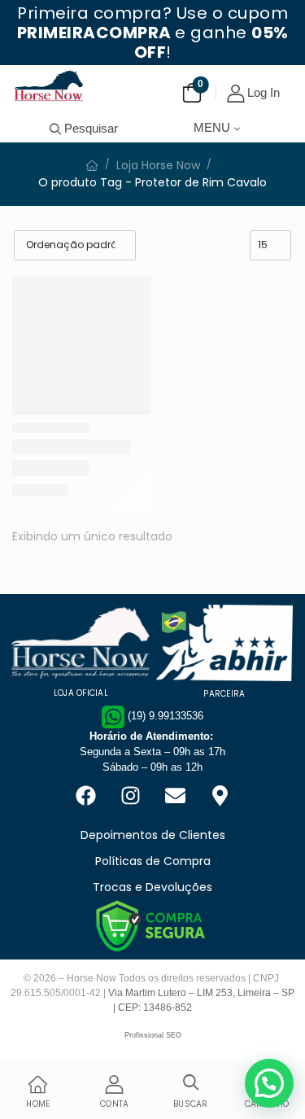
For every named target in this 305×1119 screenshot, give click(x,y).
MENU (212, 127)
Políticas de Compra (153, 861)
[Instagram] (130, 795)
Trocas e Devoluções (152, 887)
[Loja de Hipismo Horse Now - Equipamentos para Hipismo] (48, 85)
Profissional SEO (152, 1035)
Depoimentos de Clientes (153, 835)
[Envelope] (175, 795)
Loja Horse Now (158, 165)
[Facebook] (85, 795)
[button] (269, 1083)
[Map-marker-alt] (219, 795)
